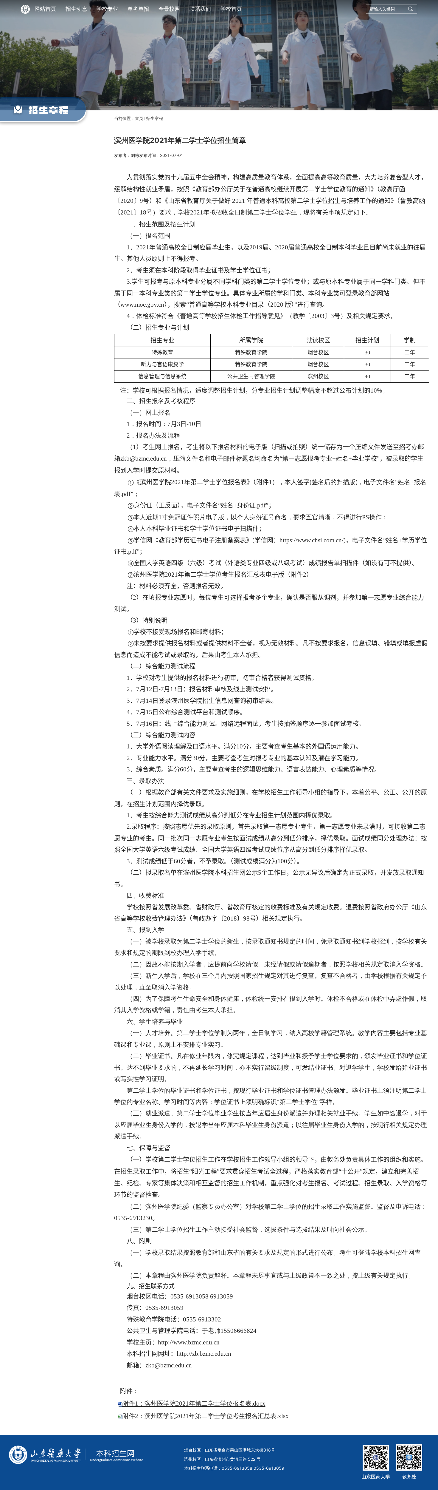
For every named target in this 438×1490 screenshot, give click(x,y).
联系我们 (200, 9)
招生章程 (154, 118)
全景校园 (169, 9)
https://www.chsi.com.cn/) (312, 540)
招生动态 (76, 9)
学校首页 (231, 9)
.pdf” (133, 551)
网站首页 (45, 9)
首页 (139, 118)
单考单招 (138, 9)
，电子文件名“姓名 (372, 540)
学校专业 (107, 9)
